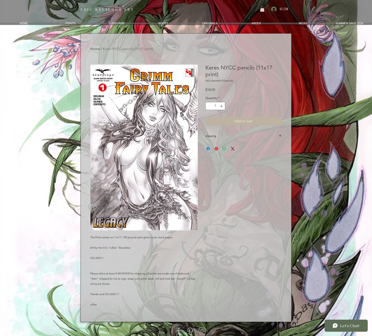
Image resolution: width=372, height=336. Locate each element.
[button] (262, 9)
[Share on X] (232, 148)
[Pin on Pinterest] (216, 148)
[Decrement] (208, 106)
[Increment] (222, 106)
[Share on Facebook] (208, 148)
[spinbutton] (215, 106)
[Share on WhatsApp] (224, 148)
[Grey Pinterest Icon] (190, 331)
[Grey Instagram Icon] (202, 331)
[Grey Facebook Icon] (178, 331)
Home (95, 49)
